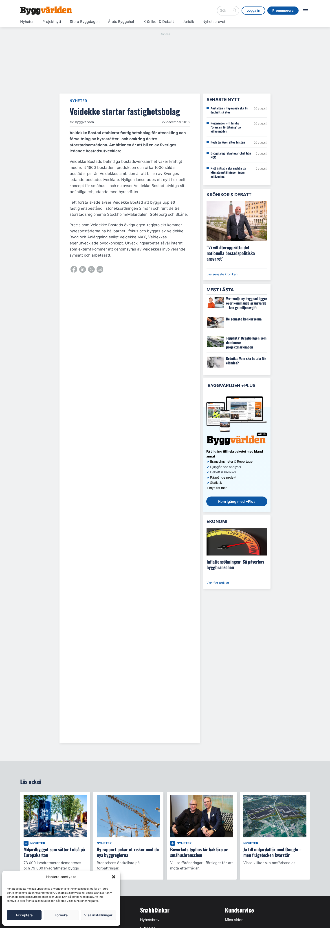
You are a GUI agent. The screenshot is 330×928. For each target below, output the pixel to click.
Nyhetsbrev (150, 919)
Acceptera (24, 915)
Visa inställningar (98, 915)
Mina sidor (234, 919)
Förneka (61, 915)
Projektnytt (51, 21)
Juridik (188, 21)
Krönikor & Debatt (158, 21)
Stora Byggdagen (84, 21)
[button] (113, 877)
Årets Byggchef (121, 21)
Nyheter (27, 21)
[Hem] (46, 10)
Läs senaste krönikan (222, 274)
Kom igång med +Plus (236, 501)
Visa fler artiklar (218, 583)
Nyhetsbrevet (213, 21)
